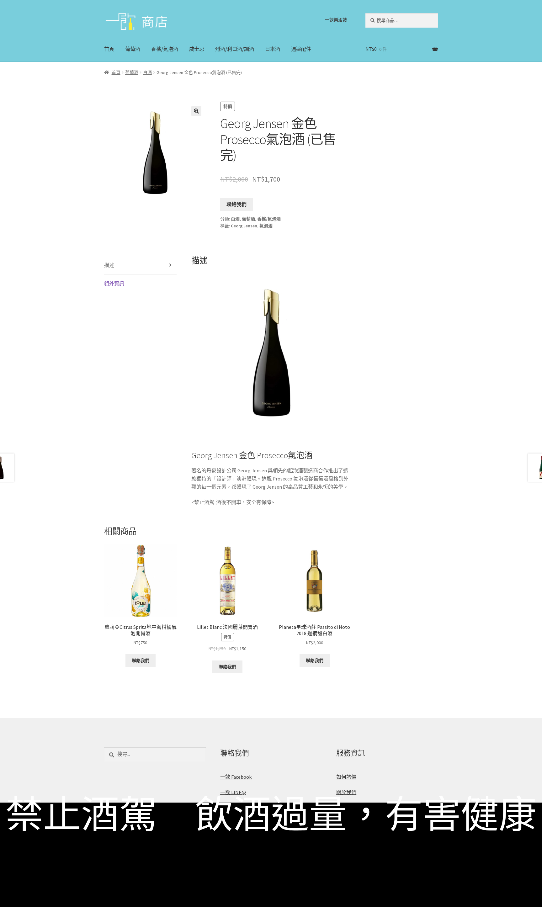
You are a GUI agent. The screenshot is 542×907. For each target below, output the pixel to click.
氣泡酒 (266, 226)
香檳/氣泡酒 (164, 49)
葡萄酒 (132, 49)
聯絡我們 (236, 204)
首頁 (109, 49)
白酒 (147, 72)
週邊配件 (301, 49)
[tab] (140, 265)
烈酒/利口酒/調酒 (234, 49)
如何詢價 (346, 777)
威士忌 (196, 49)
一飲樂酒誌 (336, 20)
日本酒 (272, 49)
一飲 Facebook (236, 777)
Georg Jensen (244, 226)
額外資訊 (114, 283)
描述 (109, 265)
